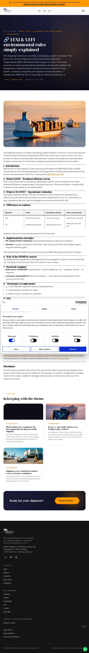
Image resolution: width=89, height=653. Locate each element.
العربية (83, 626)
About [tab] (73, 309)
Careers (6, 598)
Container (7, 576)
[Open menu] (83, 10)
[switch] (33, 340)
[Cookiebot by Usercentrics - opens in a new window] (77, 302)
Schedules (7, 583)
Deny (16, 349)
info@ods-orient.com (25, 552)
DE (39, 11)
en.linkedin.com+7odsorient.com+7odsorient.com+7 (56, 355)
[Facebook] (5, 557)
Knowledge (12, 31)
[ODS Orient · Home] (7, 10)
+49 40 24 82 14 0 (9, 552)
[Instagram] (11, 557)
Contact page (63, 358)
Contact (6, 608)
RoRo (5, 569)
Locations (6, 594)
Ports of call (7, 580)
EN (44, 11)
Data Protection (9, 633)
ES (49, 11)
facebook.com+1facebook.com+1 (21, 355)
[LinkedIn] (16, 557)
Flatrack (6, 573)
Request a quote (67, 500)
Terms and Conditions (11, 637)
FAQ (4, 605)
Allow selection (44, 349)
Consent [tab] (15, 309)
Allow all (73, 349)
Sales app (7, 612)
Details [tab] (44, 309)
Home (5, 31)
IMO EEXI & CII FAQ (55, 174)
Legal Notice (7, 630)
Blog (5, 355)
